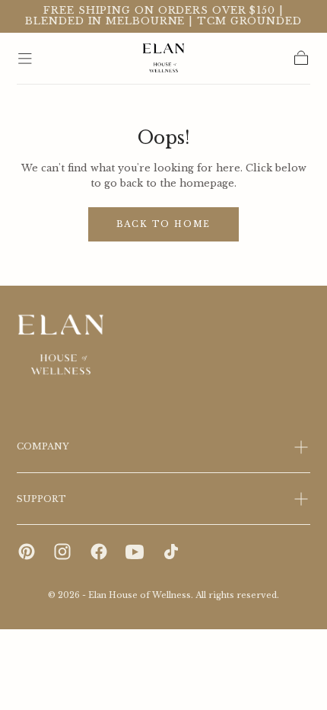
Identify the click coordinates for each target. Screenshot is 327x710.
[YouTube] (134, 551)
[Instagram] (62, 551)
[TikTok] (171, 551)
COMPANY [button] (43, 446)
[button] (25, 58)
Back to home (163, 224)
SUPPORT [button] (41, 499)
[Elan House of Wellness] (61, 345)
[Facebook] (99, 551)
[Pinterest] (26, 551)
